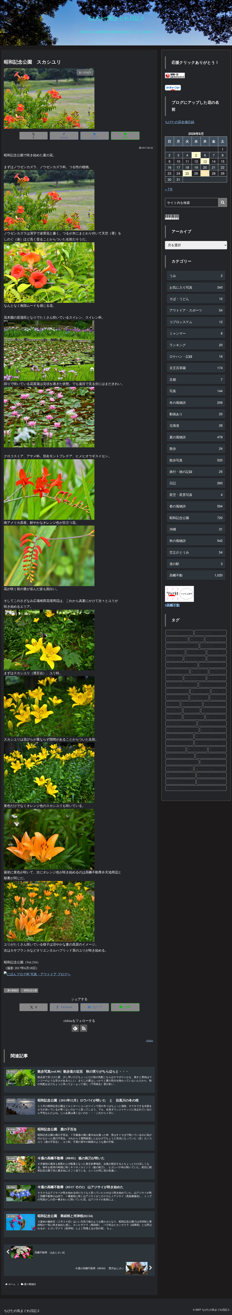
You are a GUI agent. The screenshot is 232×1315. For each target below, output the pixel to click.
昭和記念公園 (30, 990)
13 (205, 161)
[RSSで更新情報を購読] (83, 1028)
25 (187, 173)
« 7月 (169, 189)
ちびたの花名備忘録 (179, 121)
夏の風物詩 (12, 990)
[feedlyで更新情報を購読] (75, 1028)
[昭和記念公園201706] (49, 200)
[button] (222, 202)
